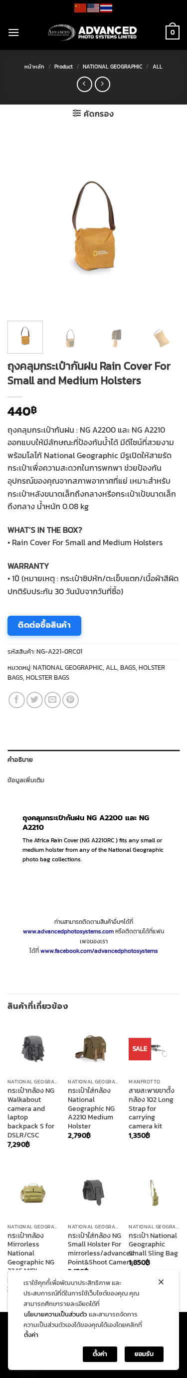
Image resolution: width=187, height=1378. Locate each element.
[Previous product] (102, 84)
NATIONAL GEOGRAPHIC (113, 67)
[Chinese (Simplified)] (80, 7)
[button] (13, 32)
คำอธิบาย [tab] (20, 759)
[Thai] (106, 7)
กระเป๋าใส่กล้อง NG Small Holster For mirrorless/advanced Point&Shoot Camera (101, 1249)
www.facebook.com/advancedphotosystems (99, 950)
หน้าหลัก (34, 67)
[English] (93, 7)
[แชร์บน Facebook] (16, 700)
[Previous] (23, 227)
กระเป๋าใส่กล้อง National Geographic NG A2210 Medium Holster (91, 1108)
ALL (158, 67)
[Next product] (84, 84)
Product (63, 67)
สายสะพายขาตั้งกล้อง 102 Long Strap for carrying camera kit (152, 1108)
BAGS (128, 667)
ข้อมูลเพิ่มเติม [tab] (26, 780)
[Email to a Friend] (52, 700)
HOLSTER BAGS (47, 677)
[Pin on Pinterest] (70, 700)
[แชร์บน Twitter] (34, 700)
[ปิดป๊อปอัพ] (161, 1281)
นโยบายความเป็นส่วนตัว (55, 1314)
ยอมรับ (144, 1353)
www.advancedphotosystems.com (68, 931)
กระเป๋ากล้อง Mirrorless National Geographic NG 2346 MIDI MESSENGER (30, 1257)
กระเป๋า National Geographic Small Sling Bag (153, 1244)
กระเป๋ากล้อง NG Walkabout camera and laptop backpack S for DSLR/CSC (30, 1112)
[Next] (164, 227)
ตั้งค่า (31, 1334)
